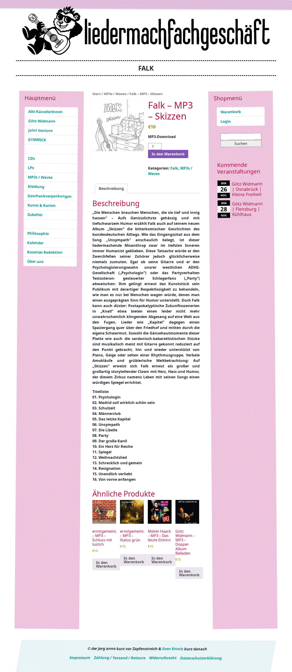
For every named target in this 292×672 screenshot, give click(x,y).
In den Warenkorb (168, 154)
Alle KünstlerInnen (45, 111)
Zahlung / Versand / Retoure (120, 657)
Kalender (35, 242)
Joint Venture (40, 130)
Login (226, 121)
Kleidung (36, 186)
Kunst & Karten (42, 205)
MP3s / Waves (40, 177)
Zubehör (35, 214)
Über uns (35, 261)
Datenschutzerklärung (201, 658)
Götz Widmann (41, 121)
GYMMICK (37, 139)
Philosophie (38, 233)
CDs (31, 158)
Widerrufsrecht (163, 657)
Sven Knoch (173, 648)
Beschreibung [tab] (111, 188)
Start (96, 93)
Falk (174, 168)
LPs (31, 167)
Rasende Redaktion (45, 252)
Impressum (80, 657)
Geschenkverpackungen (50, 196)
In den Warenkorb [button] (106, 564)
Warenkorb (230, 111)
